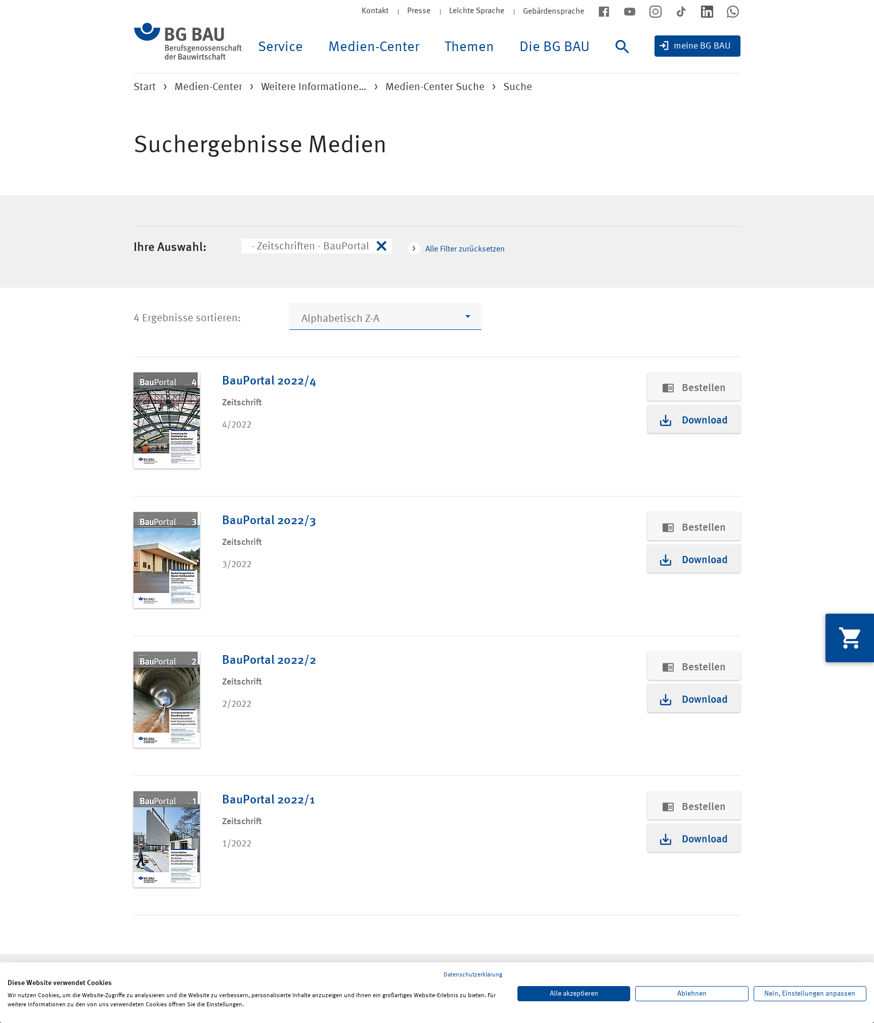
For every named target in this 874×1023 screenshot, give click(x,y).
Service (280, 47)
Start (145, 87)
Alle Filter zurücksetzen (465, 249)
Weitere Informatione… (314, 87)
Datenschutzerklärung (473, 975)
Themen (469, 47)
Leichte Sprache (476, 11)
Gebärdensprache (553, 12)
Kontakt (375, 11)
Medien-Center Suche (435, 87)
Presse (418, 11)
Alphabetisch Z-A (340, 319)
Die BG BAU (554, 47)
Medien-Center (373, 47)
